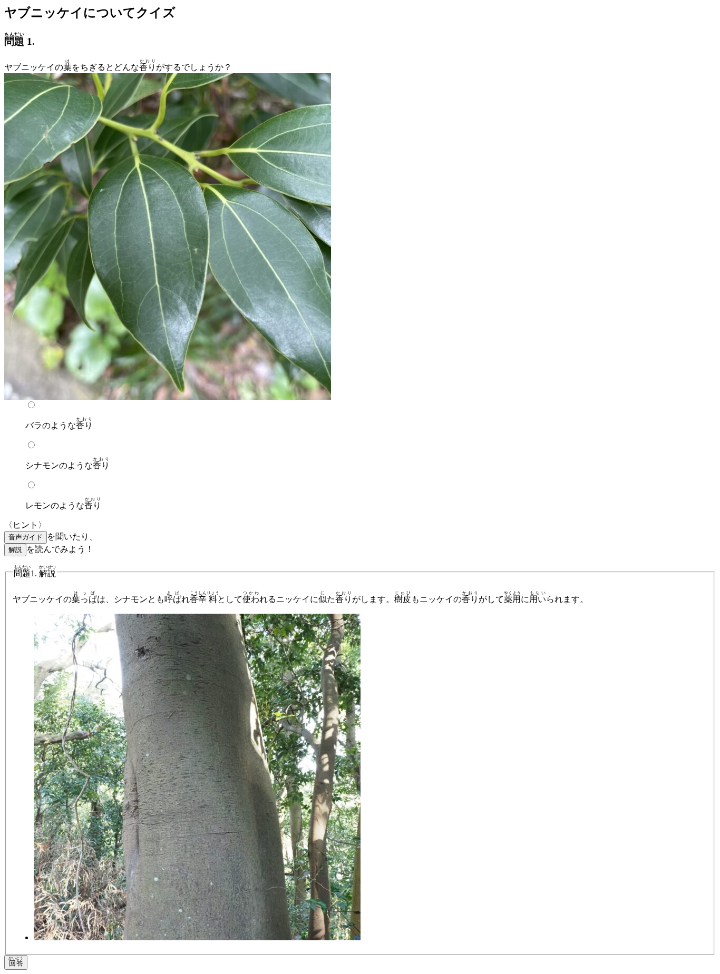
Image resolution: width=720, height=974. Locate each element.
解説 (15, 550)
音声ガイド (25, 537)
